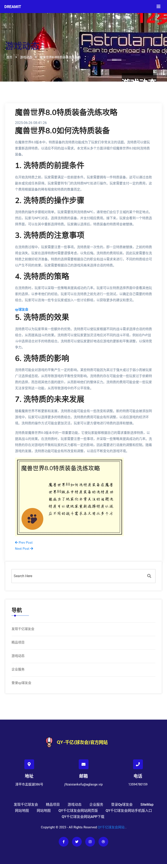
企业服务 (18, 669)
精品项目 (18, 642)
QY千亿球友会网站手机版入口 (129, 811)
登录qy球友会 (21, 683)
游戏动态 (18, 656)
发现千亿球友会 (23, 629)
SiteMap (147, 804)
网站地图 (22, 811)
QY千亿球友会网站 (111, 827)
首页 (9, 57)
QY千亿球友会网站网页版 (78, 811)
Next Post (22, 549)
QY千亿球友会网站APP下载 (83, 817)
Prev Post (25, 543)
